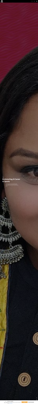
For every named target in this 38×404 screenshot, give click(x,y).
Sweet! (25, 402)
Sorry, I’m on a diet (31, 402)
